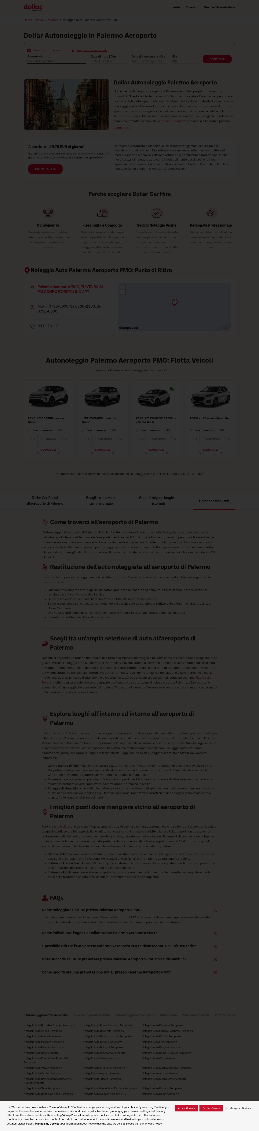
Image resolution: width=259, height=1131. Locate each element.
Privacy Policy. (153, 1123)
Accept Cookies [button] (186, 1108)
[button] (238, 1108)
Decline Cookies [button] (211, 1108)
